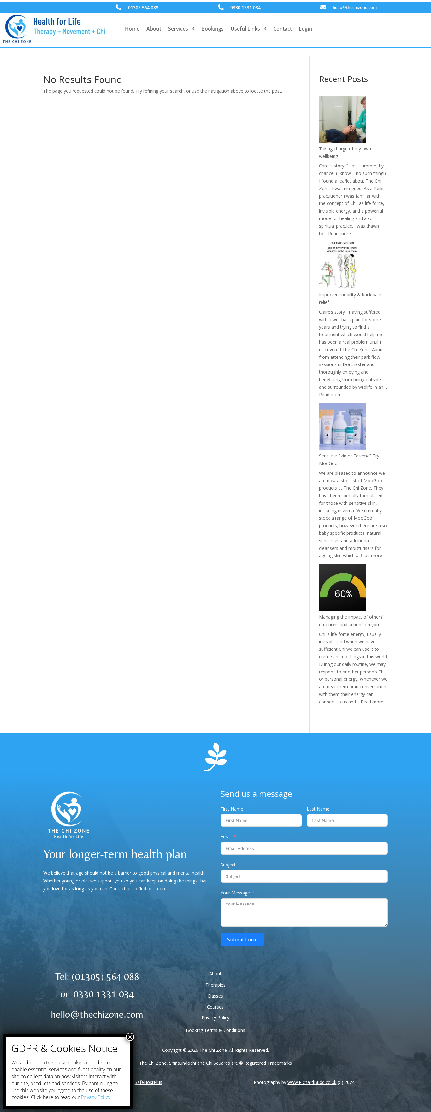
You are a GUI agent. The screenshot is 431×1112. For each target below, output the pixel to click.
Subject (228, 865)
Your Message (235, 893)
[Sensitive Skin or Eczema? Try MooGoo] (342, 427)
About (153, 28)
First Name (232, 809)
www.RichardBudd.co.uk (311, 1082)
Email (226, 837)
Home (132, 28)
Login (305, 28)
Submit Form (242, 939)
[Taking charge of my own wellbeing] (342, 120)
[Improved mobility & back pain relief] (342, 266)
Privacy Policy (215, 1018)
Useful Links (245, 28)
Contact (282, 28)
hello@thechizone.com (355, 7)
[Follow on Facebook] (327, 978)
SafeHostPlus (148, 1082)
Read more (339, 233)
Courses (215, 1007)
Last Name (318, 809)
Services (178, 28)
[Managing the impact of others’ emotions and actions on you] (342, 588)
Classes (215, 996)
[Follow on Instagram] (340, 978)
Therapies (215, 985)
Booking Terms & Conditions (215, 1030)
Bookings (212, 28)
